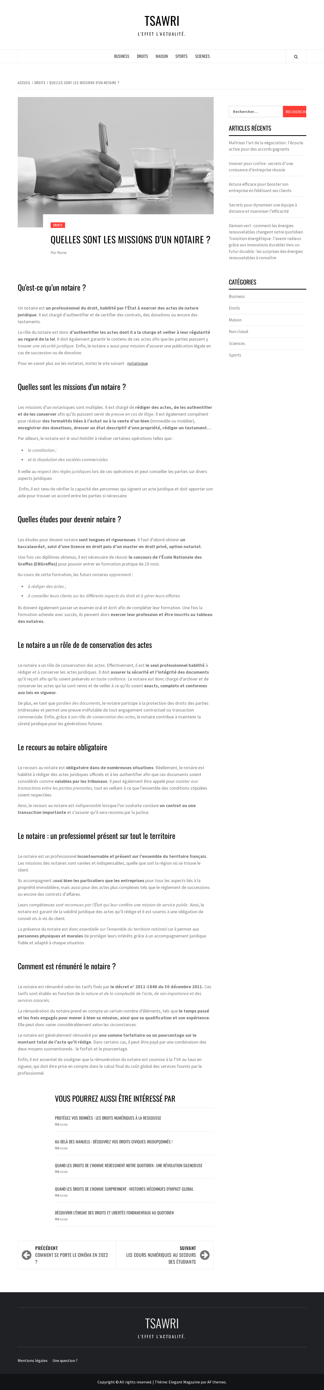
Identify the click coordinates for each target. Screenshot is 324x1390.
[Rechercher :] (256, 111)
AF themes (216, 1381)
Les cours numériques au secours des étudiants (161, 1255)
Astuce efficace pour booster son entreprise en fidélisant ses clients (260, 187)
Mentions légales (33, 1360)
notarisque (137, 363)
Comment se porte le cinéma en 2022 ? (71, 1255)
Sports (181, 56)
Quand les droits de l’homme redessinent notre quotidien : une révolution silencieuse (128, 1165)
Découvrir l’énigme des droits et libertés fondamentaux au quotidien (114, 1213)
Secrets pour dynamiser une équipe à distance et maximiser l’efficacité (263, 208)
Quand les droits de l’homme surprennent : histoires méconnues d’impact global (124, 1189)
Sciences (202, 56)
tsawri (162, 20)
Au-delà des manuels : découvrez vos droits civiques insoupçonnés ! (113, 1142)
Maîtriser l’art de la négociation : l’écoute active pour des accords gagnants (266, 146)
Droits (142, 56)
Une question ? (65, 1360)
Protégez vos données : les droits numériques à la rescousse (108, 1118)
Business (121, 56)
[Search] (296, 57)
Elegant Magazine (184, 1381)
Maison (162, 56)
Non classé (238, 331)
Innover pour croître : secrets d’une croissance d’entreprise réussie (261, 167)
